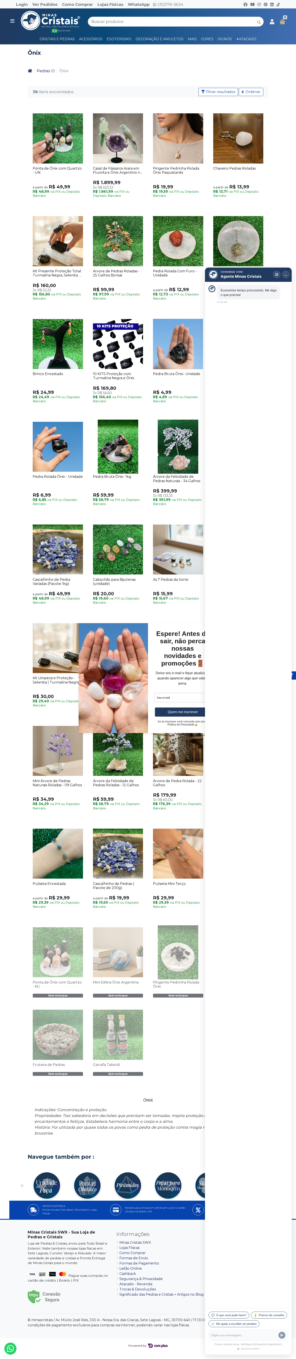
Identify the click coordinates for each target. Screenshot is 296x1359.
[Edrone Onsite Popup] (148, 679)
